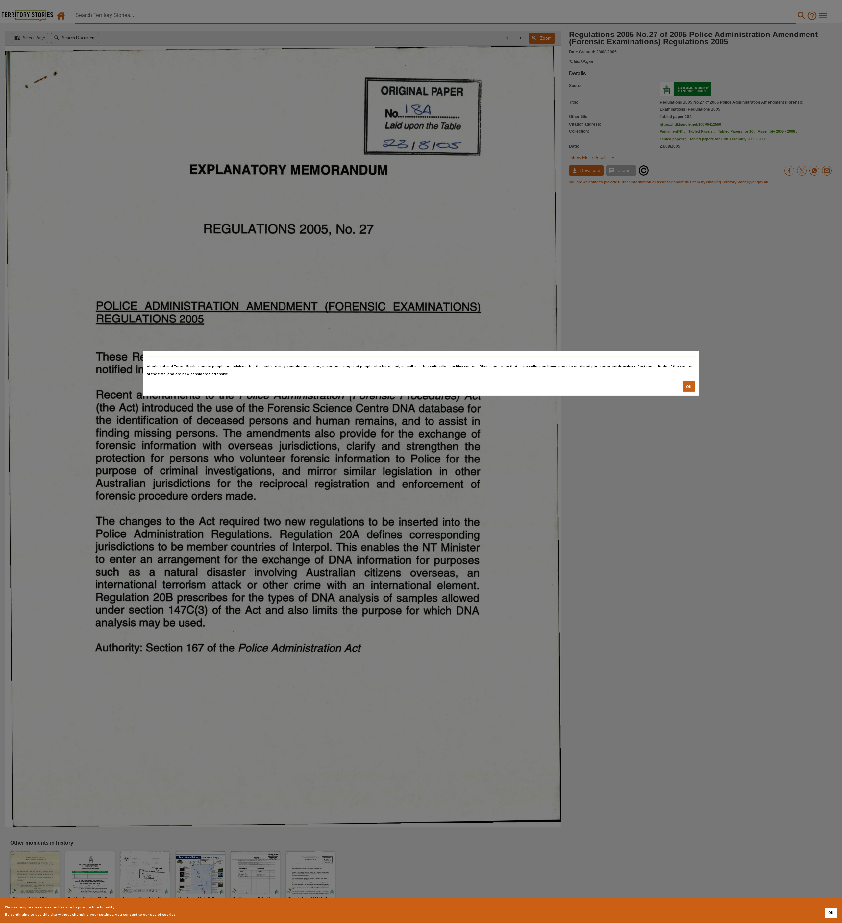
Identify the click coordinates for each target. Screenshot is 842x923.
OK (689, 387)
